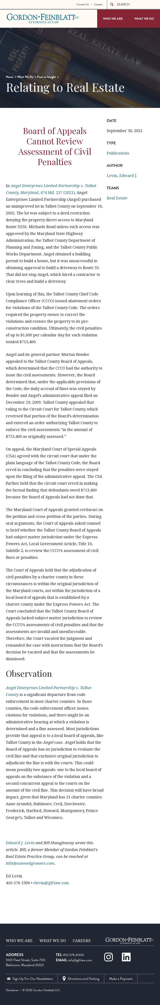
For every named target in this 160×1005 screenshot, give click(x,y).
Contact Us (82, 4)
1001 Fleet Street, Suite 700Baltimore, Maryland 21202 (25, 962)
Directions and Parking (83, 978)
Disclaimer (12, 990)
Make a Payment (120, 978)
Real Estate (117, 198)
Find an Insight (46, 77)
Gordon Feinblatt (22, 18)
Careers (98, 4)
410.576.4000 (73, 954)
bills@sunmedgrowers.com (30, 863)
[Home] (129, 940)
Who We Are (113, 18)
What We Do (144, 18)
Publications (118, 153)
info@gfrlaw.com (80, 960)
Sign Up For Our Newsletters (32, 978)
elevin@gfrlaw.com (51, 883)
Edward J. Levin (20, 843)
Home (9, 77)
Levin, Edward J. (122, 175)
